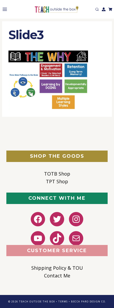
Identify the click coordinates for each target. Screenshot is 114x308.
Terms (63, 301)
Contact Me (57, 275)
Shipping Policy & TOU (57, 268)
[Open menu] (3, 9)
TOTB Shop (57, 173)
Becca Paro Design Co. (88, 301)
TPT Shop (57, 181)
